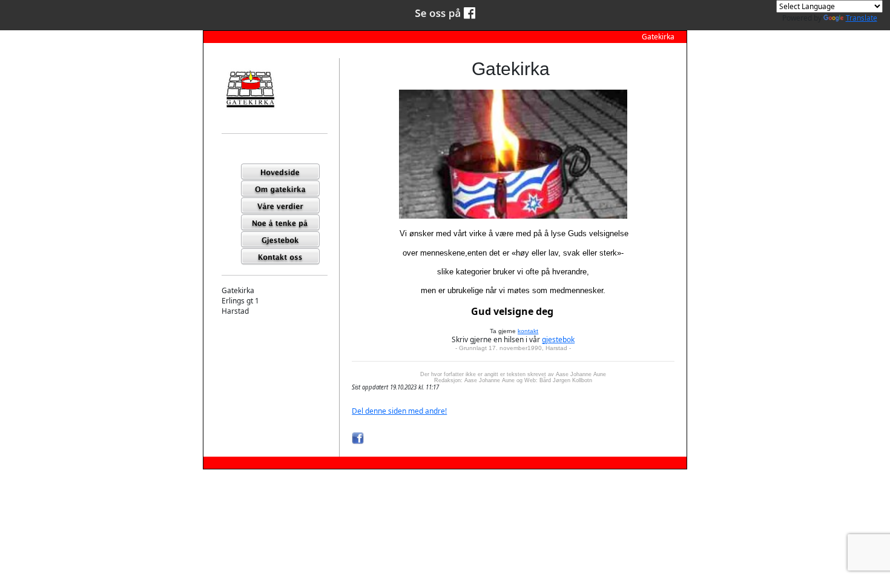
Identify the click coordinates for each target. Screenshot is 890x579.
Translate (861, 18)
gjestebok (558, 339)
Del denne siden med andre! (399, 411)
